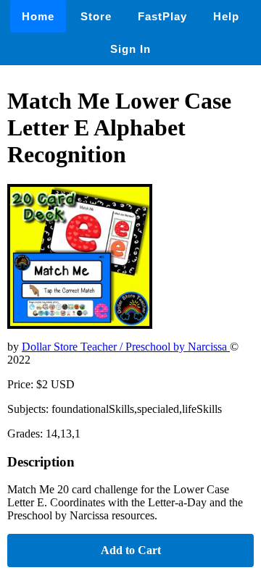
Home (38, 16)
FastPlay (162, 16)
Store (96, 16)
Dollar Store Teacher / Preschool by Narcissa (126, 346)
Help (226, 16)
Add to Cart (131, 550)
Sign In (130, 49)
